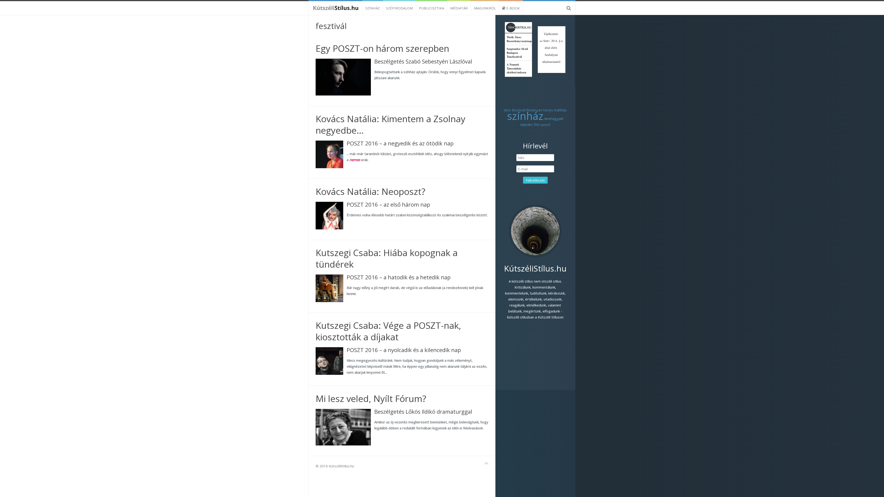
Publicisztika (431, 8)
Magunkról (485, 8)
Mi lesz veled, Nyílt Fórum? (371, 398)
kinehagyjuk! (553, 118)
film (537, 124)
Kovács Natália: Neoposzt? (370, 191)
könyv (548, 110)
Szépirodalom (399, 8)
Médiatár (459, 8)
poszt (545, 124)
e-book (512, 8)
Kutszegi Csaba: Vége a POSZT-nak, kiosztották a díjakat (388, 331)
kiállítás (560, 110)
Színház (372, 8)
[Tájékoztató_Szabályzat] (551, 49)
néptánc (526, 124)
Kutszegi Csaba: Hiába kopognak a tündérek (387, 258)
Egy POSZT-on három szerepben (382, 48)
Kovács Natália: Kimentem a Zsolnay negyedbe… (390, 124)
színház (525, 116)
